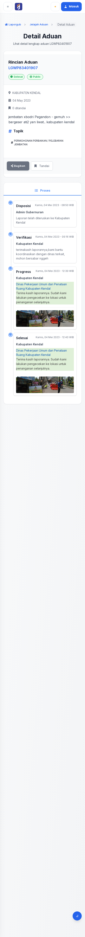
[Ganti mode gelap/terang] (55, 6)
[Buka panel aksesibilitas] (77, 915)
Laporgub (15, 24)
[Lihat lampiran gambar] (45, 318)
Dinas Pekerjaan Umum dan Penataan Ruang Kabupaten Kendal (41, 286)
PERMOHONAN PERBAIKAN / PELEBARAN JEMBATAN (38, 142)
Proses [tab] (44, 190)
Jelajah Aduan (39, 24)
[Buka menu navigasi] (7, 6)
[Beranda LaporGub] (19, 6)
